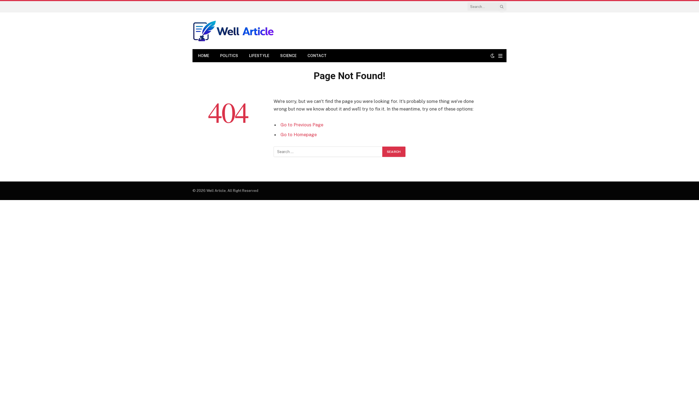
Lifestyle (259, 55)
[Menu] (500, 56)
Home (203, 55)
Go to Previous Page (301, 124)
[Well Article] (233, 30)
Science (288, 55)
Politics (229, 55)
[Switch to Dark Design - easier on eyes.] (492, 55)
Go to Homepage (298, 134)
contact (317, 55)
